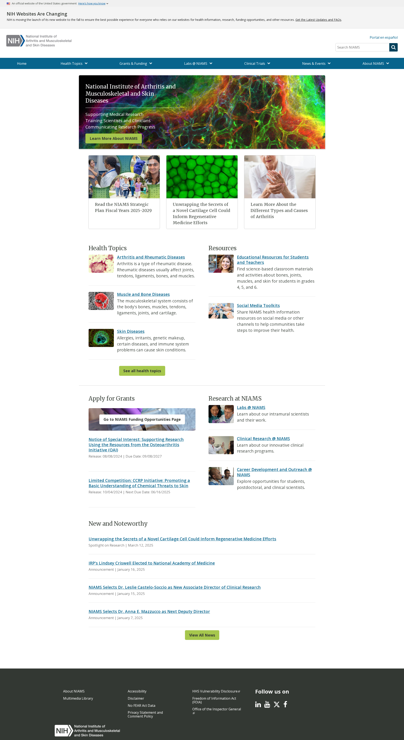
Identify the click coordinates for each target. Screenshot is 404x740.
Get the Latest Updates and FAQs (318, 20)
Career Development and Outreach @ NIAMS (274, 472)
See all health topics (142, 370)
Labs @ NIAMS (251, 407)
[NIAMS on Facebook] (285, 705)
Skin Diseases (131, 331)
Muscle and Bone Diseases (143, 294)
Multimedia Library (78, 698)
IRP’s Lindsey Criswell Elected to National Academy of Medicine (152, 563)
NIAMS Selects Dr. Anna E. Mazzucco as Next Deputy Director (149, 611)
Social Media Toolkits (258, 305)
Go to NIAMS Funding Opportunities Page (142, 419)
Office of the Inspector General (216, 709)
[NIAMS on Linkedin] (258, 705)
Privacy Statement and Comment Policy (145, 714)
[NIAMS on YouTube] (267, 705)
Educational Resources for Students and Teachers (273, 259)
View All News (202, 635)
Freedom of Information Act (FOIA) (214, 700)
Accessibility (137, 691)
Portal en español (384, 37)
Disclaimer (136, 698)
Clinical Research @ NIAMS (263, 438)
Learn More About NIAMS (114, 138)
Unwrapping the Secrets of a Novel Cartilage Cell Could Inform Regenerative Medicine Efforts (182, 539)
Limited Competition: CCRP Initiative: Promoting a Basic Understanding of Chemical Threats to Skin (139, 483)
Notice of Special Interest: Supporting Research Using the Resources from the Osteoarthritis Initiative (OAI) (136, 445)
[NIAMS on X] (276, 706)
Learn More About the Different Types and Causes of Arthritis (279, 210)
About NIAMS (74, 691)
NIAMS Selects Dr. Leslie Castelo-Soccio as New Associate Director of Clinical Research (175, 587)
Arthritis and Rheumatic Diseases (151, 257)
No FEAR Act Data (141, 705)
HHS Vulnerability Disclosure (215, 691)
